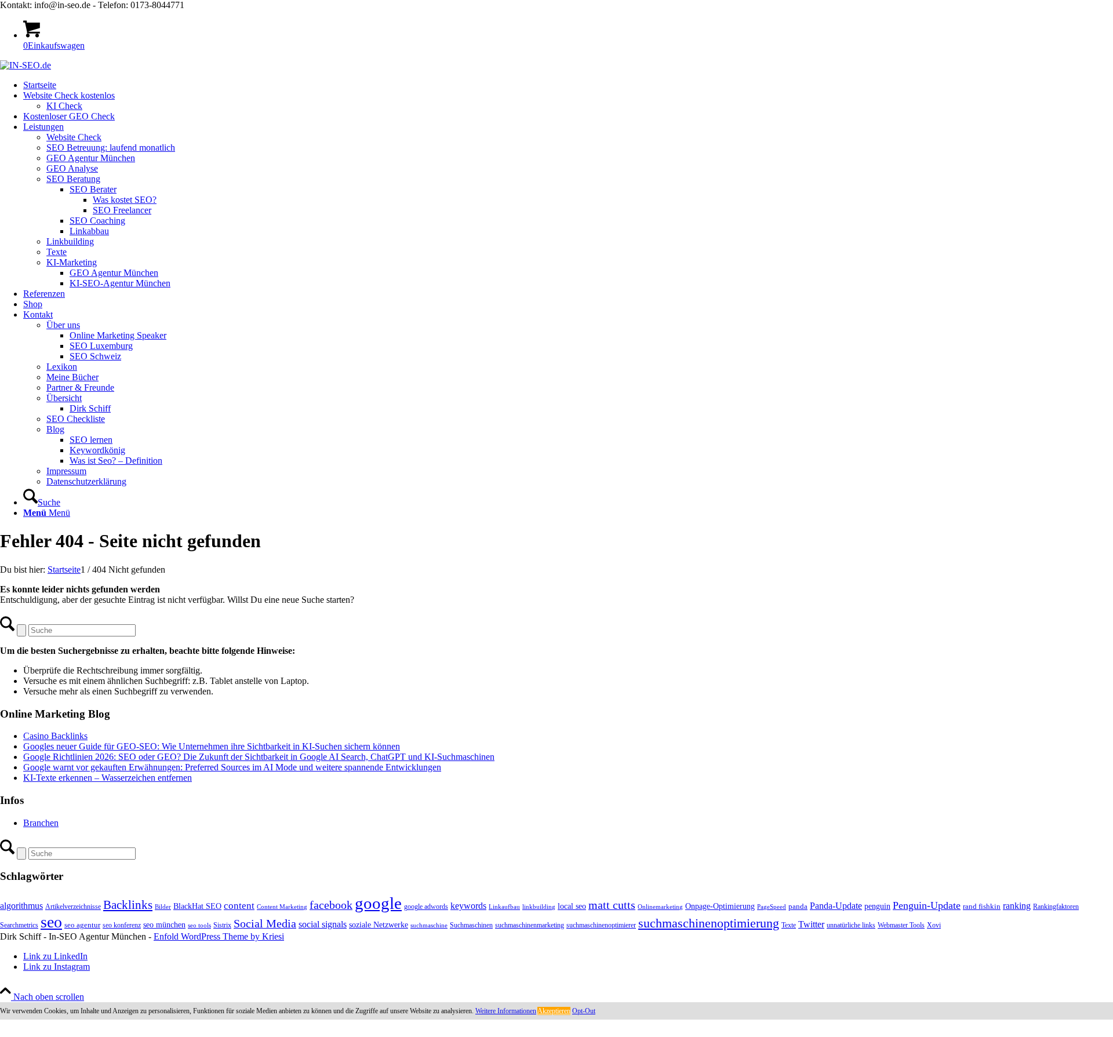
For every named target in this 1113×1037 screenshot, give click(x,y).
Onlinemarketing (660, 907)
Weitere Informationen (505, 1011)
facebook (331, 904)
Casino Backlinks (55, 736)
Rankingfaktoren (1056, 907)
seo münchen (164, 924)
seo (51, 922)
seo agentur (82, 924)
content (239, 905)
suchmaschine (429, 925)
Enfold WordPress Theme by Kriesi (219, 936)
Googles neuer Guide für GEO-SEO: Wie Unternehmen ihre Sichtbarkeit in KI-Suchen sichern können (211, 746)
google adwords (426, 906)
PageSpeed (771, 907)
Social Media (265, 924)
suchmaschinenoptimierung (708, 923)
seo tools (199, 925)
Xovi (934, 925)
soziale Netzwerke (378, 924)
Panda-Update (836, 906)
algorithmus (21, 906)
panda (798, 906)
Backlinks (127, 905)
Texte (788, 925)
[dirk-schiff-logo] (25, 65)
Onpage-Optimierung (720, 906)
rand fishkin (982, 906)
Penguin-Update (927, 905)
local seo (572, 906)
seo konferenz (122, 925)
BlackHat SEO (197, 906)
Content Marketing (282, 907)
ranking (1017, 906)
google (378, 903)
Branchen (41, 823)
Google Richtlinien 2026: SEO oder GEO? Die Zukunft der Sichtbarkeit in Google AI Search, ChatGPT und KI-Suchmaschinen (258, 757)
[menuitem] (568, 85)
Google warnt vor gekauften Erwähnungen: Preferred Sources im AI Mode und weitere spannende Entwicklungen (232, 767)
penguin (877, 906)
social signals (323, 924)
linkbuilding (538, 907)
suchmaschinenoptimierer (601, 925)
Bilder (163, 907)
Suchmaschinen (471, 925)
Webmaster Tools (901, 925)
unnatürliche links (851, 925)
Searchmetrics (19, 925)
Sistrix (222, 925)
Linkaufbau (504, 907)
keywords (468, 906)
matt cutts (611, 904)
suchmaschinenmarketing (529, 925)
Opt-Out (583, 1011)
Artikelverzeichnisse (73, 906)
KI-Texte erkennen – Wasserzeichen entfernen (107, 778)
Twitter (811, 924)
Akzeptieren (553, 1011)
